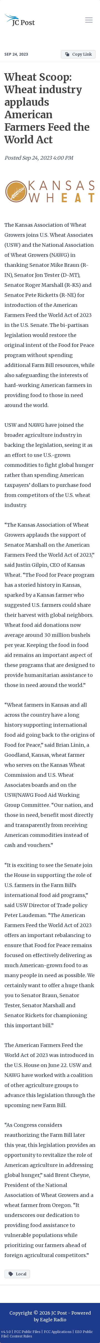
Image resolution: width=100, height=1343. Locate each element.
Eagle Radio (53, 1319)
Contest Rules (21, 1336)
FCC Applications (58, 1332)
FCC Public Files (27, 1332)
